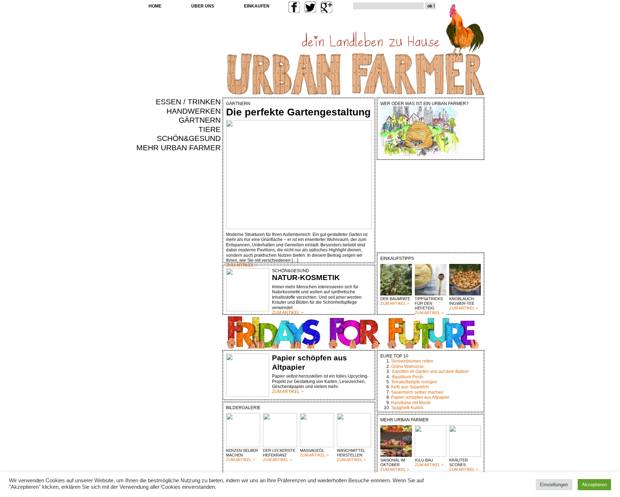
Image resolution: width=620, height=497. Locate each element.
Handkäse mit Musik (411, 402)
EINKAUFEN (256, 6)
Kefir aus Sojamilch (410, 386)
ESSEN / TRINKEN (188, 102)
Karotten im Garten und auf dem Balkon (430, 371)
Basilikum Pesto (407, 376)
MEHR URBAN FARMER (178, 147)
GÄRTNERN (200, 120)
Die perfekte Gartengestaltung (298, 112)
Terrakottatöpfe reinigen (414, 381)
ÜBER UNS (202, 6)
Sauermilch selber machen (417, 392)
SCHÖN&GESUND (189, 138)
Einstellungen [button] (554, 484)
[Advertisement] (199, 274)
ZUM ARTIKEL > (394, 303)
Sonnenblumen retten (412, 361)
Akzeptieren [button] (594, 484)
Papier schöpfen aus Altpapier (420, 397)
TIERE (209, 129)
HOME (155, 6)
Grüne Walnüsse (407, 366)
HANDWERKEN (193, 111)
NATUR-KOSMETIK (306, 277)
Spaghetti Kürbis (407, 407)
